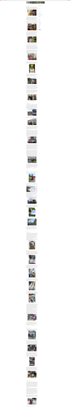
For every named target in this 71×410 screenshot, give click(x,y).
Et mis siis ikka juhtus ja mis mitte (41, 14)
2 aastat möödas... (40, 11)
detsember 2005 (40, 23)
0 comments (32, 378)
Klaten (39, 17)
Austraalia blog (40, 8)
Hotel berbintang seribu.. (40, 15)
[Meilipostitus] (33, 168)
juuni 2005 (39, 19)
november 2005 (40, 22)
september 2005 (40, 21)
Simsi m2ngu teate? (40, 16)
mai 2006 (39, 26)
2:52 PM (30, 378)
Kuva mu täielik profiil (41, 6)
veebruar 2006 (40, 24)
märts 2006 (39, 25)
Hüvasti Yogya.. (40, 13)
